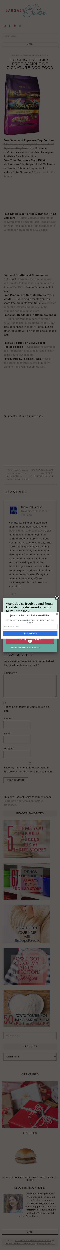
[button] (29, 615)
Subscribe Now (30, 633)
